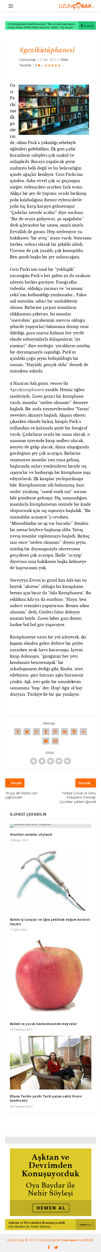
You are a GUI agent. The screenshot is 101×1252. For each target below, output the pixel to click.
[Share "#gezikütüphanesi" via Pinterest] (55, 731)
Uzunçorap (27, 59)
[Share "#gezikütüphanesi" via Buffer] (74, 731)
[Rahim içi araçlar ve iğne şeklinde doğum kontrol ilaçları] (50, 879)
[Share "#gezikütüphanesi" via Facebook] (17, 731)
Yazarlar (25, 65)
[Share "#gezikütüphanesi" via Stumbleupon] (83, 731)
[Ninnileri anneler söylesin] (50, 826)
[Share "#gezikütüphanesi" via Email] (45, 741)
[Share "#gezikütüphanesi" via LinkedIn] (64, 731)
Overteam (69, 1240)
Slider (64, 59)
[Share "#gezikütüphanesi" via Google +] (36, 731)
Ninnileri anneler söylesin (31, 834)
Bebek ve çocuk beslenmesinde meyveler (43, 1024)
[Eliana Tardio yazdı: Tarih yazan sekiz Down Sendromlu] (50, 1063)
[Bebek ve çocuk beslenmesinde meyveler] (50, 976)
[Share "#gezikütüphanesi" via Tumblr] (45, 731)
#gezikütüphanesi (27, 389)
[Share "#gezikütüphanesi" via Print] (55, 741)
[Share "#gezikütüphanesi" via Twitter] (27, 731)
